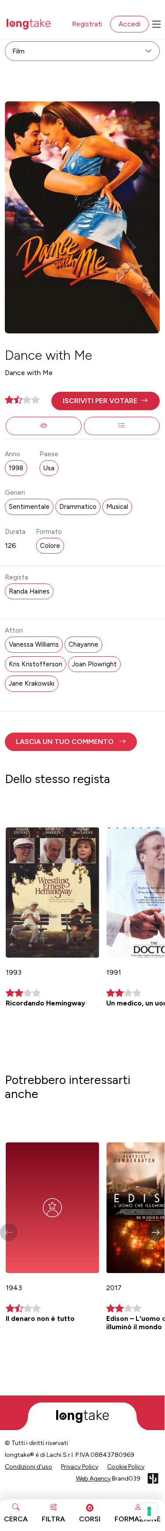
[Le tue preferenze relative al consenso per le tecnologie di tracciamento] (149, 1511)
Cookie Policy (125, 1466)
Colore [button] (50, 546)
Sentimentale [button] (29, 507)
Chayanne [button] (83, 644)
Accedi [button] (129, 24)
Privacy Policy (79, 1466)
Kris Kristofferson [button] (35, 664)
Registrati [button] (87, 24)
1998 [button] (16, 468)
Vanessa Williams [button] (34, 644)
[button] (105, 401)
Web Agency (93, 1478)
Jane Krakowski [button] (31, 683)
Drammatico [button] (78, 507)
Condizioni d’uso (28, 1466)
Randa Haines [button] (29, 591)
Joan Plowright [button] (94, 664)
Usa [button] (48, 468)
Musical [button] (117, 507)
